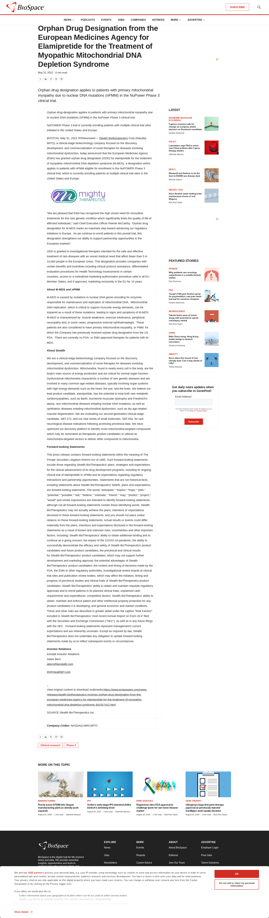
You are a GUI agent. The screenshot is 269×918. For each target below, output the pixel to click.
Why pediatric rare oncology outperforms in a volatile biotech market (185, 275)
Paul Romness (175, 281)
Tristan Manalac (175, 367)
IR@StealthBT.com (59, 672)
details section (120, 903)
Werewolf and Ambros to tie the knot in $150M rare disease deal (184, 174)
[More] (73, 20)
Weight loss (176, 190)
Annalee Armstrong (177, 345)
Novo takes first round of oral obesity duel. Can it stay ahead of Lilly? (185, 361)
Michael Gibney (175, 180)
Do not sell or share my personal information (237, 884)
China (172, 333)
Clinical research (50, 745)
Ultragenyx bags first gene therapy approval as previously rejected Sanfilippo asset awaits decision (205, 807)
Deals (172, 169)
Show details (21, 912)
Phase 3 (71, 745)
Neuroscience (177, 311)
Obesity (173, 354)
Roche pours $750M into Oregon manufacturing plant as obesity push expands (58, 807)
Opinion (173, 269)
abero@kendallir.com (60, 664)
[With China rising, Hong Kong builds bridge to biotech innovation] (212, 339)
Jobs (121, 20)
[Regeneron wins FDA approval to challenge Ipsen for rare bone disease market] (159, 784)
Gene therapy (194, 801)
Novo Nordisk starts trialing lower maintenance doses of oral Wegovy (185, 196)
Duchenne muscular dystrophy (180, 119)
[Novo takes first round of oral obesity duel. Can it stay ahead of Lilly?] (212, 360)
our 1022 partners (33, 872)
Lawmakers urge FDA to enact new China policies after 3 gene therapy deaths (184, 148)
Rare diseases (144, 801)
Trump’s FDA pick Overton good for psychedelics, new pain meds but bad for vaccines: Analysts (185, 296)
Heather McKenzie (176, 133)
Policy (172, 142)
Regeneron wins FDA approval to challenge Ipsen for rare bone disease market (157, 807)
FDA (171, 290)
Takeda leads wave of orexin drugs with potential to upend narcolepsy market (183, 318)
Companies (138, 20)
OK (237, 874)
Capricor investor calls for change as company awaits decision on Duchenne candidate (185, 127)
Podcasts (88, 20)
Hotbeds (158, 20)
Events (106, 20)
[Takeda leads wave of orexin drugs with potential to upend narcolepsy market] (212, 317)
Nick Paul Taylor (175, 202)
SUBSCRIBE (237, 7)
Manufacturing (46, 801)
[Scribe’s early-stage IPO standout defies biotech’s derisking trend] (110, 784)
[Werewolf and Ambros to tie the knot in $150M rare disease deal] (212, 175)
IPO (89, 801)
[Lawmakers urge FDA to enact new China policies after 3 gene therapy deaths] (212, 148)
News (67, 20)
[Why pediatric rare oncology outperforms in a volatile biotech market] (212, 275)
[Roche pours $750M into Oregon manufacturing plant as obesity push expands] (60, 784)
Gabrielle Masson (176, 154)
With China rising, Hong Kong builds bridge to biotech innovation (183, 339)
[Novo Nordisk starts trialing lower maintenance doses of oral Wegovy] (212, 196)
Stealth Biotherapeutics (113, 138)
